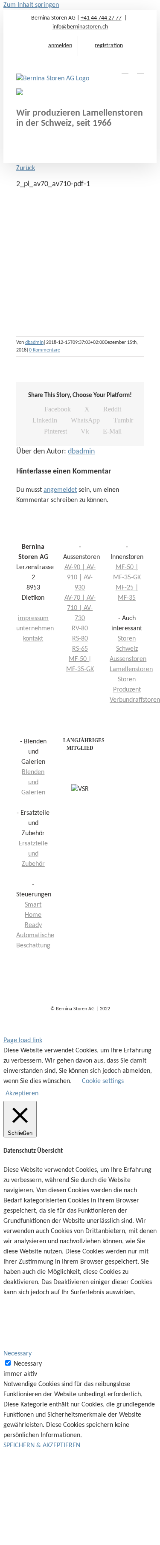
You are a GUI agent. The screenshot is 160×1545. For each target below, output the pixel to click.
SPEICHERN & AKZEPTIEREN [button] (41, 1445)
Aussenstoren (128, 659)
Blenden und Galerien (33, 782)
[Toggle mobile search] (125, 69)
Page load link (22, 1040)
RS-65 (80, 649)
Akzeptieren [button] (22, 1093)
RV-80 (80, 628)
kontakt (33, 638)
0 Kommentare (44, 350)
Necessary (28, 1364)
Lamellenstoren (131, 669)
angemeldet (60, 490)
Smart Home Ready (33, 915)
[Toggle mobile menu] (140, 69)
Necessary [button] (17, 1353)
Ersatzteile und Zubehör (33, 853)
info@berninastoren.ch (80, 27)
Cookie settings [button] (103, 1081)
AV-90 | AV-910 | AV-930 (80, 577)
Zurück (25, 168)
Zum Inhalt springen (31, 5)
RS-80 (80, 638)
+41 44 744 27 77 (101, 18)
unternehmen (35, 628)
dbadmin (34, 342)
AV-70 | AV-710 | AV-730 (80, 608)
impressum (33, 618)
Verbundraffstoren (135, 700)
